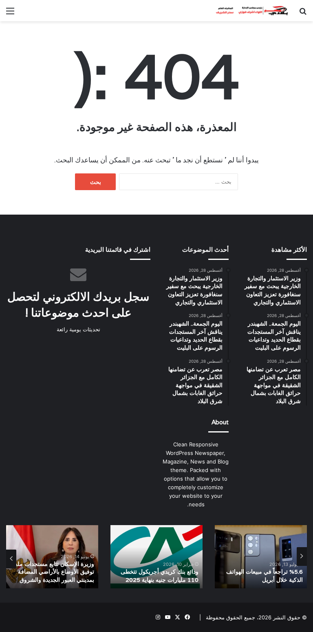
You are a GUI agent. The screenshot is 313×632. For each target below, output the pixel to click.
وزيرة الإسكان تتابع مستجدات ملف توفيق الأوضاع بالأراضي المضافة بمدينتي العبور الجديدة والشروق (52, 571)
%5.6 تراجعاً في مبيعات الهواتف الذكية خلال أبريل (264, 575)
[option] (261, 556)
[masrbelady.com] (249, 11)
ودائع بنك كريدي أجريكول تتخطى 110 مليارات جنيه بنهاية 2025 (159, 575)
